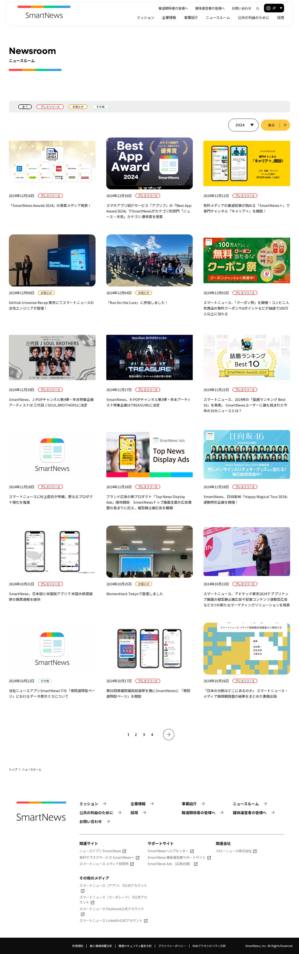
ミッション (145, 17)
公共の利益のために (253, 17)
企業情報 (169, 17)
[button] (274, 8)
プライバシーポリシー (172, 946)
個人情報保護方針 (101, 946)
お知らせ (78, 107)
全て (25, 107)
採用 (280, 17)
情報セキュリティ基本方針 (135, 946)
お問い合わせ (241, 8)
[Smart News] (44, 12)
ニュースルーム (218, 17)
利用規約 (77, 946)
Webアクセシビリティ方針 (209, 946)
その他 (100, 107)
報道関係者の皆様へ (173, 8)
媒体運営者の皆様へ (210, 8)
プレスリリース (50, 107)
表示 (271, 125)
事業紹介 (191, 17)
